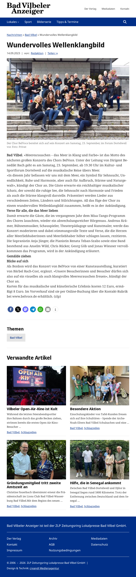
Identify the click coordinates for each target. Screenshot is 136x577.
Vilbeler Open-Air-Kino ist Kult (32, 409)
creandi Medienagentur (44, 568)
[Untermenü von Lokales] (18, 22)
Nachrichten (14, 35)
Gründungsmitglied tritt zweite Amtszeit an (34, 485)
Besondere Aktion (85, 409)
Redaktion (37, 53)
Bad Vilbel (31, 35)
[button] (10, 309)
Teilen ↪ (53, 53)
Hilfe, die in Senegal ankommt (95, 483)
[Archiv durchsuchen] (125, 22)
